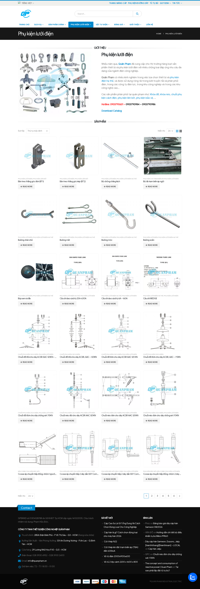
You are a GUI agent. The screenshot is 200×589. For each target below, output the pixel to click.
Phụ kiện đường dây (138, 3)
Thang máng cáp (118, 3)
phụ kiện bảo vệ (144, 98)
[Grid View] (177, 130)
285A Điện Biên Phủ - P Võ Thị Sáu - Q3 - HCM (55, 535)
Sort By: (21, 131)
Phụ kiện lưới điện (80, 24)
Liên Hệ (149, 24)
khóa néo (165, 94)
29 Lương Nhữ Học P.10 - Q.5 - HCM (49, 549)
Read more (27, 186)
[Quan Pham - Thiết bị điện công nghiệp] (26, 14)
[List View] (180, 130)
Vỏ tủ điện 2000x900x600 (117, 556)
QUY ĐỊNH (164, 3)
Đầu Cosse (22, 471)
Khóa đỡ (154, 94)
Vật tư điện (101, 24)
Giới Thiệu (134, 24)
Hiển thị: (161, 131)
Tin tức (176, 3)
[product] (37, 155)
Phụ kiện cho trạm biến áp (153, 179)
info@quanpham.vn (37, 561)
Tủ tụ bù (154, 3)
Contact (26, 508)
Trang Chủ (24, 24)
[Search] (137, 14)
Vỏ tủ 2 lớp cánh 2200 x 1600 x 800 (121, 562)
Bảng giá (118, 24)
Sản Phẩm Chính (56, 24)
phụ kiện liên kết (126, 98)
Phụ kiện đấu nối (33, 471)
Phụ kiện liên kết (39, 179)
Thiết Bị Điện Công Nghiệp (45, 529)
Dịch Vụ (38, 24)
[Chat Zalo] (192, 577)
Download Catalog (111, 110)
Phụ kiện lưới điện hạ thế (127, 179)
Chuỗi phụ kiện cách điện (28, 354)
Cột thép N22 (110, 541)
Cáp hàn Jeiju (154, 549)
